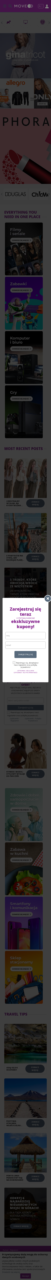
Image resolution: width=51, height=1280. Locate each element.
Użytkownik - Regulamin (25, 671)
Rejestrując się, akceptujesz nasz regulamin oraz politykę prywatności (26, 665)
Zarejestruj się (25, 654)
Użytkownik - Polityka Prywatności (25, 673)
